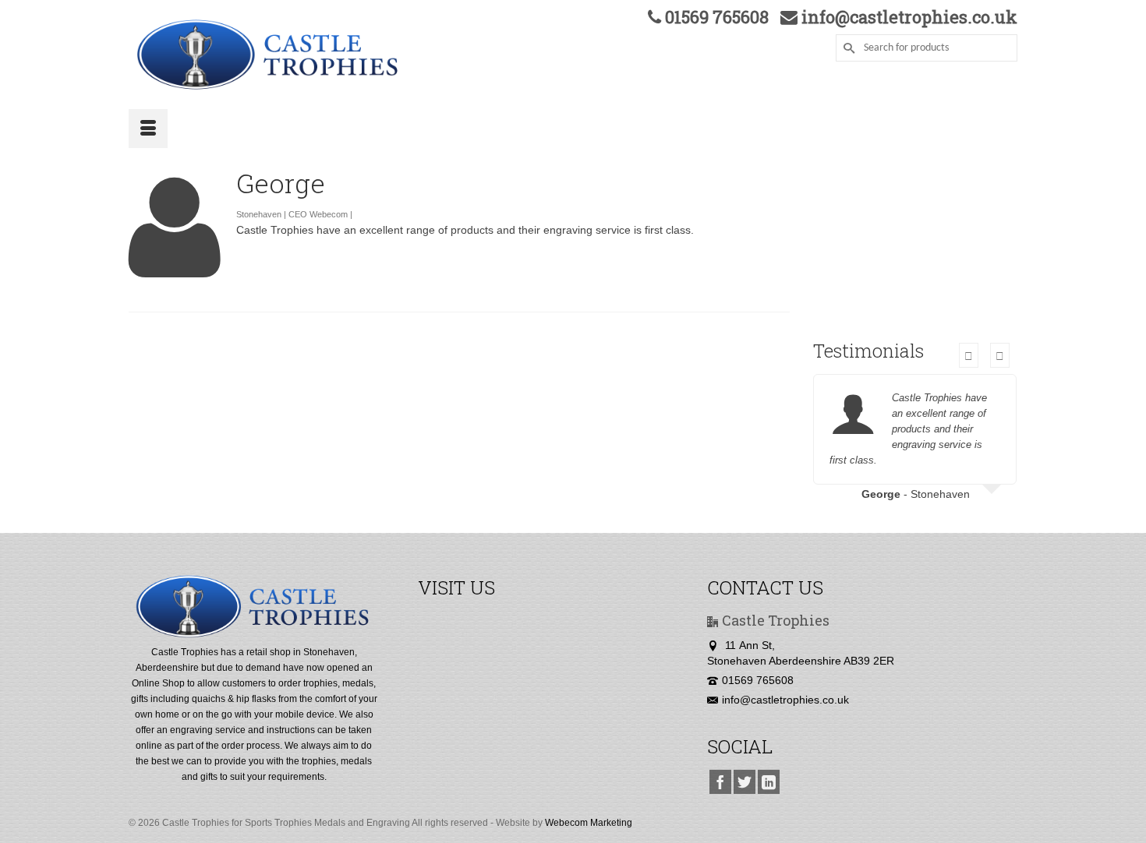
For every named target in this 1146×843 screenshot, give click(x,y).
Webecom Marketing (588, 822)
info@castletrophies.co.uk (785, 699)
